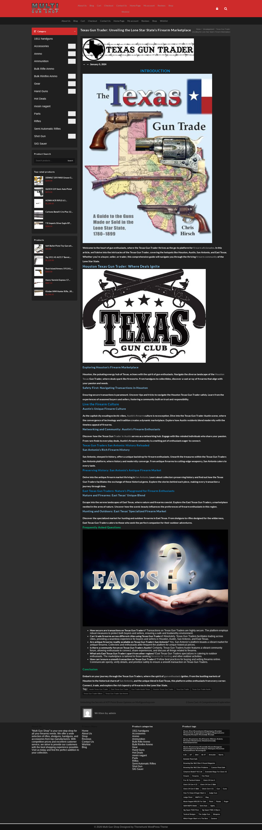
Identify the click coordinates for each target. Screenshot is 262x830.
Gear (37, 83)
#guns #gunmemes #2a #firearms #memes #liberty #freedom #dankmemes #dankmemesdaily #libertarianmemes (203, 740)
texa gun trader (182, 689)
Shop (85, 736)
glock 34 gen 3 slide (208, 784)
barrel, (221, 755)
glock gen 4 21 (208, 789)
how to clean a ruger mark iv (194, 793)
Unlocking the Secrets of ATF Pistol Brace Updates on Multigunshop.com (117, 702)
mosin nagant (42, 106)
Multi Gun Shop (111, 827)
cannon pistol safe (218, 767)
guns (225, 789)
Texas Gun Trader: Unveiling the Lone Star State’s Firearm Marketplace (135, 30)
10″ (191, 755)
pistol (211, 801)
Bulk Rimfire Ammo (45, 76)
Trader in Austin (122, 436)
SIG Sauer (40, 143)
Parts (37, 113)
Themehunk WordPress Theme (151, 827)
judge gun (213, 793)
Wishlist (86, 744)
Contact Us (88, 741)
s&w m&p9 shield (190, 806)
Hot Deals (40, 98)
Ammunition (41, 61)
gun (218, 789)
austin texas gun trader (98, 689)
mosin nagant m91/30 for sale (194, 801)
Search (70, 161)
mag (207, 797)
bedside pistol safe (190, 759)
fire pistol (205, 776)
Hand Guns (41, 91)
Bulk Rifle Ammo (44, 68)
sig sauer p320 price (191, 810)
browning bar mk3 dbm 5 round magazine (199, 763)
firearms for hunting (161, 656)
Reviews (86, 739)
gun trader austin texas (140, 689)
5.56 (184, 755)
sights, (212, 806)
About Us (87, 733)
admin (112, 713)
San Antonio (141, 477)
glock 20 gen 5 (209, 780)
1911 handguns (43, 38)
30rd (196, 755)
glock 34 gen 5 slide (191, 789)
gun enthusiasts (172, 676)
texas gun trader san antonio (116, 693)
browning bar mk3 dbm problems (195, 767)
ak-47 (203, 755)
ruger (226, 801)
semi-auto (203, 806)
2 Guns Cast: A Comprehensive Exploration (208, 702)
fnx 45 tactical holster (191, 780)
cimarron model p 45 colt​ (192, 772)
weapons (216, 814)
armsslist (212, 755)
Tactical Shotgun (189, 814)
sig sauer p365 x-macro (211, 810)
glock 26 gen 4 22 (190, 784)
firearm (186, 776)
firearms (195, 776)
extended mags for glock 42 (216, 772)
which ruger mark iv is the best (195, 818)
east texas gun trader (119, 689)
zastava (214, 818)
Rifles (37, 121)
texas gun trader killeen (93, 693)
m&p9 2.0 (198, 797)
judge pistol (187, 797)
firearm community (206, 256)
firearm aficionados (203, 247)
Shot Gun (40, 136)
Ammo (38, 53)
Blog (84, 747)
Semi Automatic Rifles (47, 128)
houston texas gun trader (163, 689)
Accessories (41, 46)
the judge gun (204, 814)
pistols (218, 801)
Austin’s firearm (135, 415)
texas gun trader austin (201, 689)
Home (85, 730)
